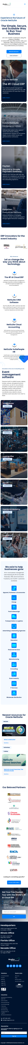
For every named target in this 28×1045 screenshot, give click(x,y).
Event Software (13, 55)
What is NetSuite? (9, 739)
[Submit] (14, 917)
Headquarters (8, 925)
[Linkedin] (14, 966)
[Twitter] (11, 966)
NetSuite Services (13, 51)
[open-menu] (25, 4)
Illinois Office (7, 932)
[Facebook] (8, 966)
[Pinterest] (20, 966)
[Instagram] (17, 966)
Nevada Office (8, 948)
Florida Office (8, 940)
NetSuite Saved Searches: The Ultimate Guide (13, 770)
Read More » (6, 742)
